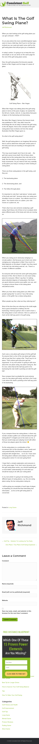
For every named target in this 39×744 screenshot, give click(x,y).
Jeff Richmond (7, 27)
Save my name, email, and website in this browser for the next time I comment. (16, 612)
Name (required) (7, 584)
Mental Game (6, 718)
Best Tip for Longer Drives (10, 682)
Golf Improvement (8, 708)
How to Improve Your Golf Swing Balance (15, 687)
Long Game (12, 507)
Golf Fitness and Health (10, 705)
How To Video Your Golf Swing (12, 695)
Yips (3, 691)
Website (5, 600)
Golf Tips (5, 711)
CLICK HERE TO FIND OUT (16, 674)
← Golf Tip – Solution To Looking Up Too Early (17, 541)
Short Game (6, 729)
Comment (5, 561)
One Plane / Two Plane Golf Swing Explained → (21, 545)
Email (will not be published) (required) (16, 592)
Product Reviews (7, 722)
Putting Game (6, 725)
